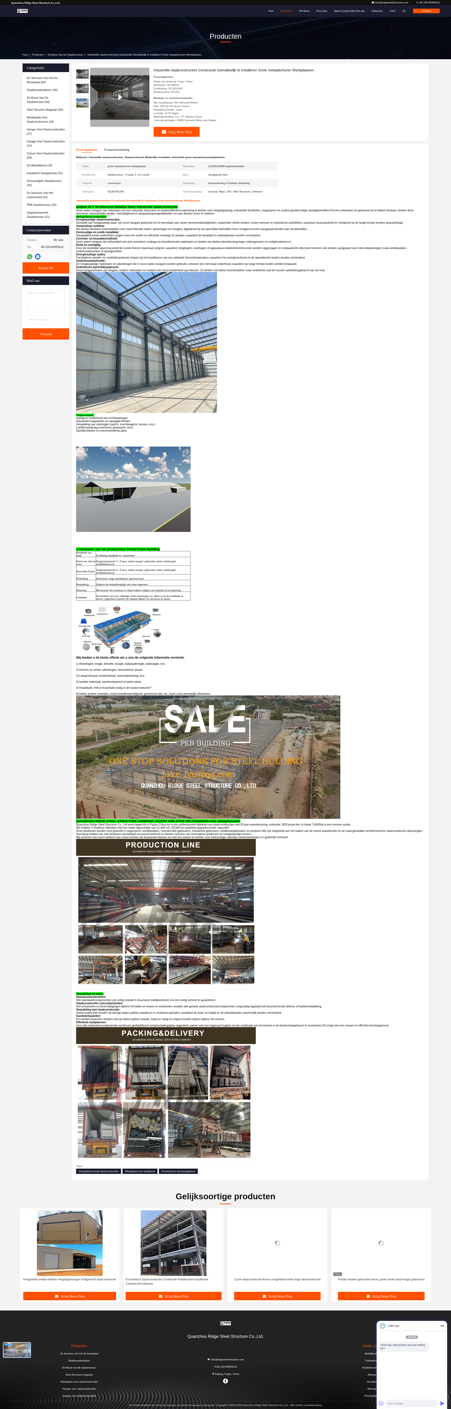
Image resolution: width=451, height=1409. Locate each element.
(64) (42, 80)
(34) (40, 119)
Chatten (426, 11)
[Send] (442, 1403)
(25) (41, 204)
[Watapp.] (29, 256)
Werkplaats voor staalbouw (140, 1171)
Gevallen (372, 1381)
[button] (26, 1251)
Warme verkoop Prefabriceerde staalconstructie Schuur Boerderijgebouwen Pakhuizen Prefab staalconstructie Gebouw (173, 1281)
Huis (270, 11)
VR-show (304, 11)
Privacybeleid (371, 1395)
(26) (42, 89)
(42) (38, 99)
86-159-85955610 (429, 2)
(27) (46, 131)
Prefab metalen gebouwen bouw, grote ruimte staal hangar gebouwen (69, 1279)
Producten (286, 11)
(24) (44, 183)
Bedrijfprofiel (372, 1353)
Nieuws (372, 1374)
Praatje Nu (45, 268)
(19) (39, 165)
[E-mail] (37, 256)
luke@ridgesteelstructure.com (392, 2)
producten (37, 54)
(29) (45, 155)
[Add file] (381, 1403)
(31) (45, 173)
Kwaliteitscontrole (372, 1367)
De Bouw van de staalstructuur (65, 54)
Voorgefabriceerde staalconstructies (99, 1171)
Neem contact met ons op (349, 11)
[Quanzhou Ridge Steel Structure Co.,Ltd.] (22, 11)
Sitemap (371, 1388)
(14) (46, 143)
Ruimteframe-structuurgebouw (178, 1171)
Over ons (321, 11)
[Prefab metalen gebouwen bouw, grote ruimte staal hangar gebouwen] (70, 1243)
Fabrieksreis (372, 1360)
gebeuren (377, 11)
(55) (45, 109)
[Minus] (442, 1326)
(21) (40, 195)
